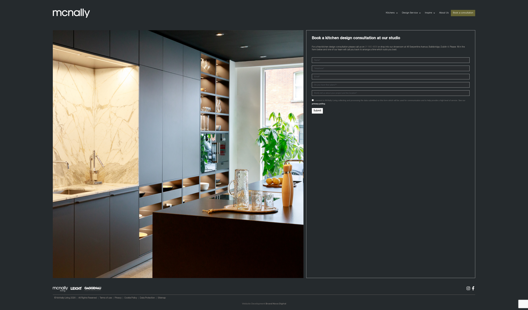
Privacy (118, 298)
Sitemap (162, 298)
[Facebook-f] (473, 288)
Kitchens (390, 13)
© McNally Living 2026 (64, 298)
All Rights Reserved (87, 298)
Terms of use (106, 298)
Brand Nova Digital (276, 303)
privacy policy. (318, 104)
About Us (444, 13)
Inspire (428, 13)
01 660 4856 (371, 47)
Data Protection (147, 298)
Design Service (410, 13)
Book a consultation (463, 13)
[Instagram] (468, 288)
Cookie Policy (130, 298)
